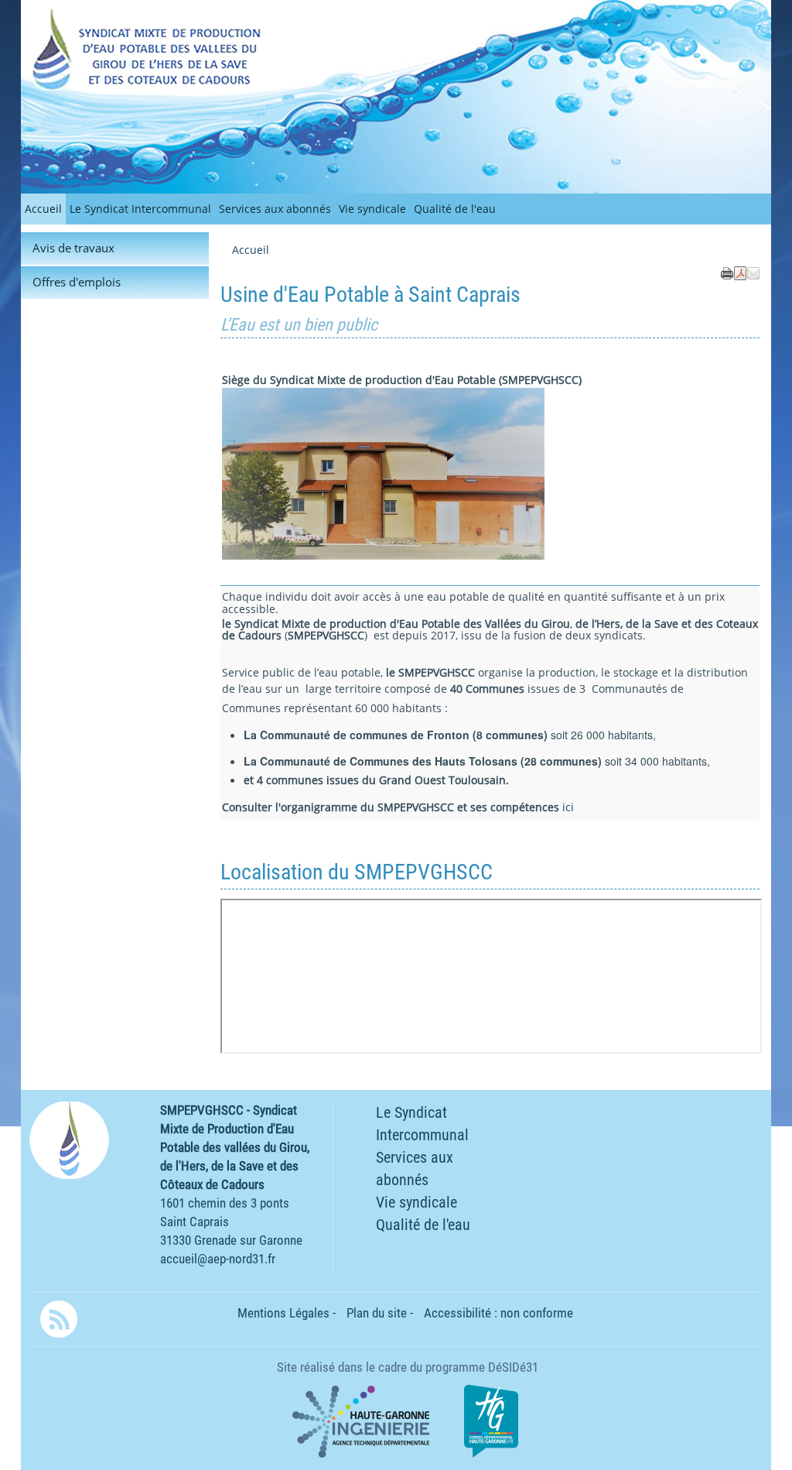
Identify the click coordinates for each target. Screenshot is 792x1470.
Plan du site (376, 1313)
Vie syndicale (372, 208)
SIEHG (145, 18)
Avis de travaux (73, 248)
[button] (753, 271)
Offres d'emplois (76, 282)
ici (568, 807)
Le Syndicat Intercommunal (140, 208)
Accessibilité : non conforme (498, 1313)
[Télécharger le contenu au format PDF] (740, 271)
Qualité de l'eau (455, 208)
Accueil (43, 208)
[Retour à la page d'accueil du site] (95, 48)
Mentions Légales (283, 1313)
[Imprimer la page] (727, 271)
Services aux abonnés (275, 208)
